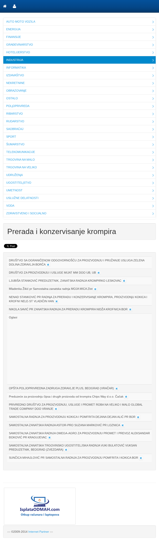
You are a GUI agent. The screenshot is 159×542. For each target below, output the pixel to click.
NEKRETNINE (15, 83)
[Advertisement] (43, 350)
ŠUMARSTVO (15, 144)
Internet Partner (38, 531)
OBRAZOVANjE (16, 90)
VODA (10, 205)
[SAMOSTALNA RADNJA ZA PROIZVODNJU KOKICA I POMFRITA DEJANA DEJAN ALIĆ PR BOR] (138, 417)
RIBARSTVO (14, 113)
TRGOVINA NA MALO (20, 159)
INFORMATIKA (16, 67)
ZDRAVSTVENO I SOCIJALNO (26, 213)
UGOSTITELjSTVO (18, 182)
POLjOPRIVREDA (17, 106)
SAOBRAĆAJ (14, 129)
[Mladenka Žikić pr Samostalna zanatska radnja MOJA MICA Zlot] (95, 289)
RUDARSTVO (15, 121)
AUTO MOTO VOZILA (20, 21)
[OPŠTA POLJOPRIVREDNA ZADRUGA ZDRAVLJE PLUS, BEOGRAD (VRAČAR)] (117, 388)
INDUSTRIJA (14, 60)
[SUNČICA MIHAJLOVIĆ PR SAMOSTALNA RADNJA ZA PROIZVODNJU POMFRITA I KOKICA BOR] (141, 458)
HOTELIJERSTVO (18, 52)
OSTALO (12, 98)
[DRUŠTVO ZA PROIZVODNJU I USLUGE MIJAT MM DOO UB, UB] (99, 272)
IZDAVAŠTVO (15, 75)
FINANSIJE (13, 37)
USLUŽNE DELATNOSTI (22, 198)
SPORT (11, 136)
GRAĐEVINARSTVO (19, 44)
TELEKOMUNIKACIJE (20, 152)
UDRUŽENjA (14, 175)
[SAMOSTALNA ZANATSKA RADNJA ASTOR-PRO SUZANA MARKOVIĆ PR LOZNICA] (123, 425)
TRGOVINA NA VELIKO (21, 167)
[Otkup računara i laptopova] (79, 506)
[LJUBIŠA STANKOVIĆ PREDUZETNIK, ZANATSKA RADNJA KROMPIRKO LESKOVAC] (124, 281)
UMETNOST (14, 190)
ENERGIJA (13, 29)
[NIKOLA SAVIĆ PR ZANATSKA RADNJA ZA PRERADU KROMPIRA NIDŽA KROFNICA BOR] (130, 309)
